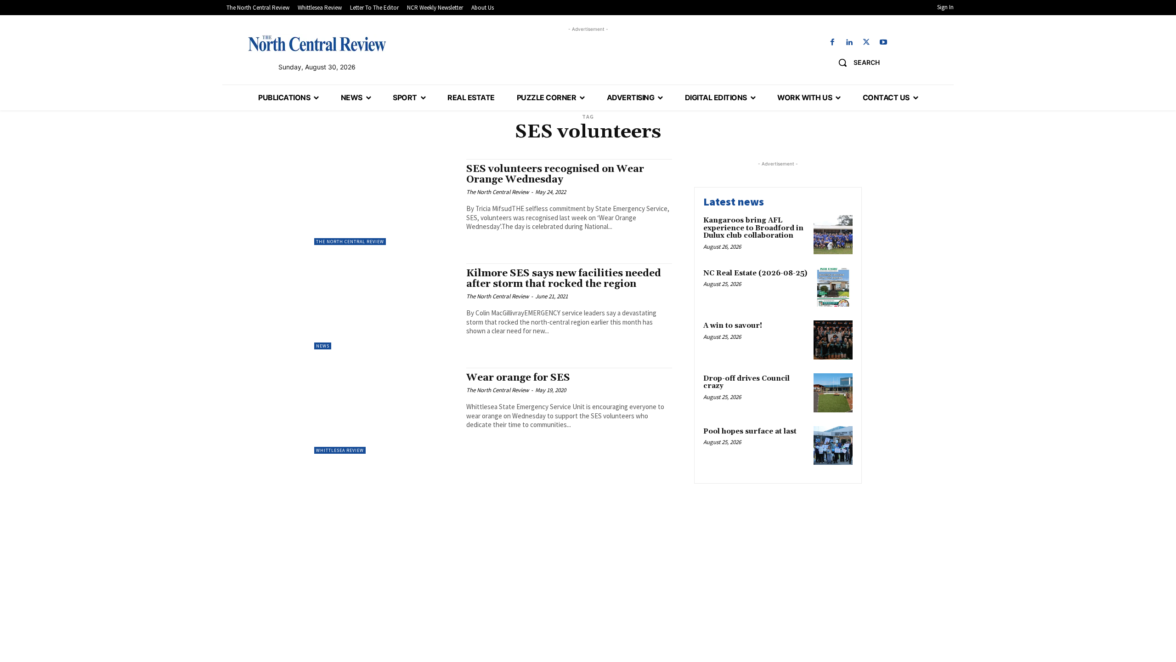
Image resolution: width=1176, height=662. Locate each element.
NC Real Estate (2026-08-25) (755, 273)
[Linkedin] (849, 42)
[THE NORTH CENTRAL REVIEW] (317, 43)
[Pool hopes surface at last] (833, 445)
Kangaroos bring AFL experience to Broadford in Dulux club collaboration (753, 228)
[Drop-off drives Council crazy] (833, 392)
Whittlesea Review (340, 450)
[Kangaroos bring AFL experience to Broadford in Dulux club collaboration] (833, 234)
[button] (855, 62)
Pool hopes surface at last (750, 431)
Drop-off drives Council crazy (746, 382)
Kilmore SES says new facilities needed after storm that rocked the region (563, 279)
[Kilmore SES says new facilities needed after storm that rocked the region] (385, 306)
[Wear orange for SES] (385, 411)
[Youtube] (883, 42)
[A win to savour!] (833, 340)
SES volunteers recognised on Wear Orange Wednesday (555, 174)
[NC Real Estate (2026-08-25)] (833, 287)
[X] (866, 42)
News (322, 346)
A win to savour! (732, 325)
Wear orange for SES (518, 378)
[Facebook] (832, 42)
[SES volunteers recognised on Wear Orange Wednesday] (385, 202)
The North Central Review (350, 242)
